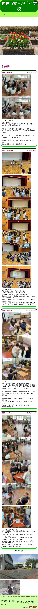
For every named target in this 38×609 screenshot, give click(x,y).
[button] (36, 2)
